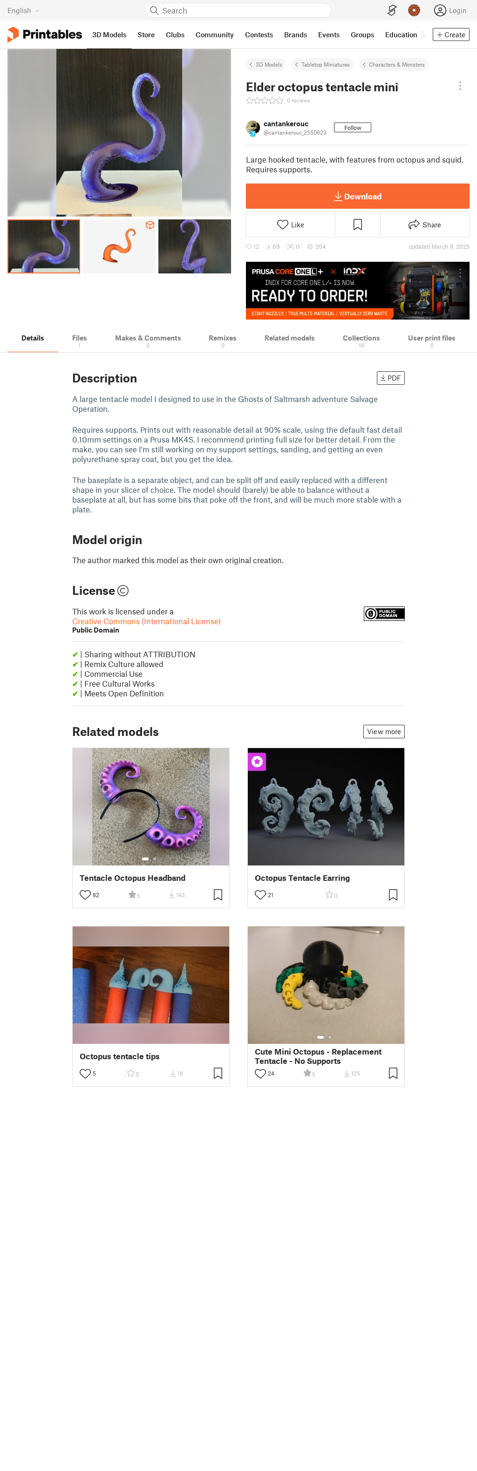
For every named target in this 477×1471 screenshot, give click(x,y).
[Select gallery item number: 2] (155, 859)
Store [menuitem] (146, 34)
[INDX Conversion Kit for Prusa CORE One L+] (358, 291)
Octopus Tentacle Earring (302, 877)
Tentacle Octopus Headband (132, 877)
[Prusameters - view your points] (414, 10)
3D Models (269, 64)
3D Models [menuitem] (109, 34)
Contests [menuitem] (259, 34)
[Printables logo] (44, 35)
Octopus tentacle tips (120, 1056)
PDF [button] (394, 378)
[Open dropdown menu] (460, 85)
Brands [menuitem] (295, 34)
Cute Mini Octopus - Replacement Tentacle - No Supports (318, 1056)
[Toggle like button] (85, 894)
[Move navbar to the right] (422, 34)
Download (363, 196)
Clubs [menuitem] (175, 34)
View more (384, 731)
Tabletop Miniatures (325, 64)
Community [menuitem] (215, 34)
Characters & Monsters (397, 64)
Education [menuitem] (401, 34)
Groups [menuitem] (362, 34)
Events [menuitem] (329, 34)
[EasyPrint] (392, 10)
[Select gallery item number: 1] (145, 859)
